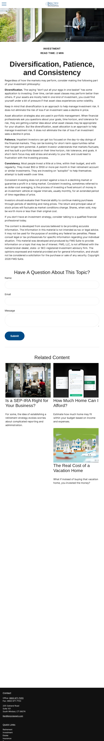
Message (10, 310)
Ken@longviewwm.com (13, 716)
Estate (5, 735)
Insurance (7, 738)
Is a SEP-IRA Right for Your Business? (26, 403)
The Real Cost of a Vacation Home (71, 468)
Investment (8, 732)
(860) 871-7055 (16, 698)
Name (8, 278)
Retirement (7, 729)
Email (8, 294)
